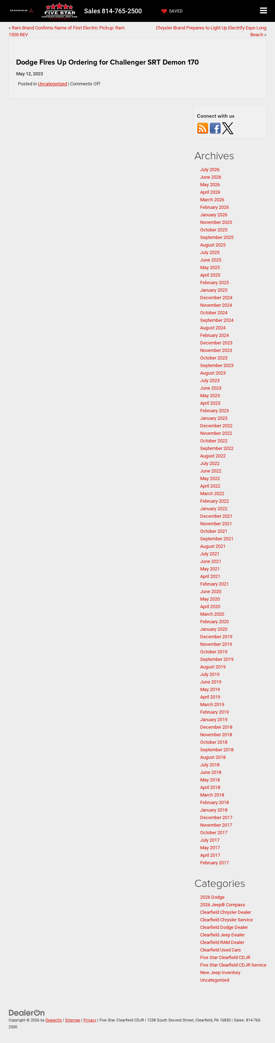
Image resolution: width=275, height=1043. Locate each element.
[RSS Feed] (202, 128)
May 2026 (210, 184)
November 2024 (216, 305)
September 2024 (216, 320)
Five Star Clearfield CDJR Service (233, 965)
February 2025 (214, 282)
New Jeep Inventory (220, 972)
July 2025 (209, 252)
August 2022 (213, 456)
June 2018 (210, 772)
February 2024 (214, 335)
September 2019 (216, 659)
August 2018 (213, 757)
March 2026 (212, 199)
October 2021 (213, 531)
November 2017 (216, 825)
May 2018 (210, 780)
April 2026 (210, 192)
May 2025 (210, 267)
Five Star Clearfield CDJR (225, 957)
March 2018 (212, 795)
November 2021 (216, 523)
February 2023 (214, 410)
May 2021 (210, 569)
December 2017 (216, 817)
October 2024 (213, 312)
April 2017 (210, 855)
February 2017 (214, 862)
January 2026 (213, 214)
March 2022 (212, 493)
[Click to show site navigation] (263, 11)
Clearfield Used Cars (220, 950)
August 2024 (213, 327)
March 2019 (212, 704)
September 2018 (216, 749)
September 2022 (216, 448)
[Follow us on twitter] (227, 128)
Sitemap (72, 1020)
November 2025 (216, 222)
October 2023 (213, 358)
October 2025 (213, 229)
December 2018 (216, 727)
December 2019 (216, 636)
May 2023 (210, 395)
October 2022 (213, 440)
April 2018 (210, 787)
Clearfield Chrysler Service (226, 919)
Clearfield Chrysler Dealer (225, 912)
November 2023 (216, 350)
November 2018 (216, 734)
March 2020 (212, 614)
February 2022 (214, 501)
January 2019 (213, 719)
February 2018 (214, 802)
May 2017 (210, 847)
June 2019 (210, 682)
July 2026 (209, 169)
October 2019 (213, 651)
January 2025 (213, 290)
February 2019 (214, 712)
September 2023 (216, 365)
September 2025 (216, 237)
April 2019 (210, 697)
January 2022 (213, 508)
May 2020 (210, 599)
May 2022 (210, 478)
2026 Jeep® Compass (222, 904)
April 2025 (210, 275)
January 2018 (213, 810)
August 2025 (213, 245)
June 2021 (210, 561)
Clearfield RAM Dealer (222, 942)
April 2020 (210, 606)
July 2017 (209, 840)
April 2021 (210, 576)
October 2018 (213, 742)
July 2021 (209, 553)
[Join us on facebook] (215, 128)
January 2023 (213, 418)
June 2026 (210, 177)
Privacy (89, 1020)
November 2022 (216, 433)
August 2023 (213, 373)
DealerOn (53, 1020)
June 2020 (210, 591)
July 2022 (209, 463)
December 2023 (216, 343)
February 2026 (214, 207)
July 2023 (209, 380)
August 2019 (213, 667)
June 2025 (210, 260)
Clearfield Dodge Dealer (224, 927)
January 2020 (213, 629)
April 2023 (210, 403)
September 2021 (216, 538)
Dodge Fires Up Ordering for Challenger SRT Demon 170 (107, 62)
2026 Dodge (212, 897)
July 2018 (209, 764)
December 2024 (216, 297)
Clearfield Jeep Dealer (222, 935)
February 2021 (214, 584)
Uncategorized (52, 83)
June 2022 (210, 471)
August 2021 (213, 546)
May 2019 (210, 689)
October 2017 (213, 832)
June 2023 (210, 388)
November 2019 (216, 644)
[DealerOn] (27, 1012)
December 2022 (216, 425)
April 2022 (210, 486)
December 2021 (216, 516)
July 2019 (209, 674)
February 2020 (214, 621)
